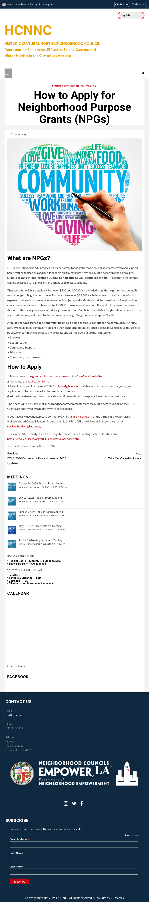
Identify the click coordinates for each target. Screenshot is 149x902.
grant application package (48, 376)
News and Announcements (80, 86)
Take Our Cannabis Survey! (125, 456)
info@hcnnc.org (82, 416)
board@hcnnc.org (69, 386)
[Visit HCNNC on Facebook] (81, 804)
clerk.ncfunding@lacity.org (24, 426)
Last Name (16, 866)
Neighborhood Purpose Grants (30, 446)
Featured (57, 86)
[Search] (143, 73)
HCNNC (28, 29)
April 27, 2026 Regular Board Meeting (40, 540)
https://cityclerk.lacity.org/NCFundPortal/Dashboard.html (43, 438)
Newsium (100, 897)
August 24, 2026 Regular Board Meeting (42, 483)
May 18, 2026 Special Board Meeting (40, 526)
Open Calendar (16, 666)
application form (37, 381)
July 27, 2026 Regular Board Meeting (40, 497)
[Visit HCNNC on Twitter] (74, 804)
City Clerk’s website (89, 376)
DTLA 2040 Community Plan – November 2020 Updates (36, 458)
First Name (16, 852)
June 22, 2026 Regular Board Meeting (41, 512)
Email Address (19, 839)
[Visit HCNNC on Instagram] (66, 804)
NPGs (52, 446)
